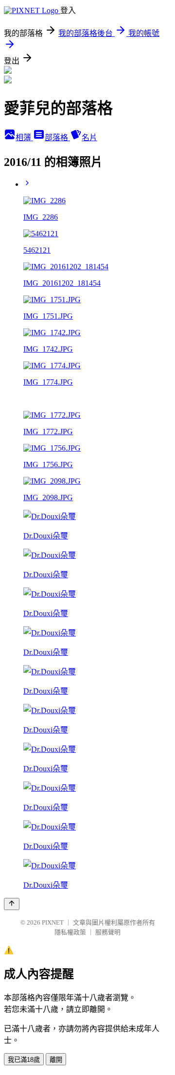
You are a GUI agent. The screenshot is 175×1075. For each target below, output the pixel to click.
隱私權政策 (70, 932)
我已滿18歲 (24, 1059)
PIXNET (53, 922)
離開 (56, 1059)
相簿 (24, 137)
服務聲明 (108, 932)
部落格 (57, 137)
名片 (89, 137)
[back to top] (11, 904)
